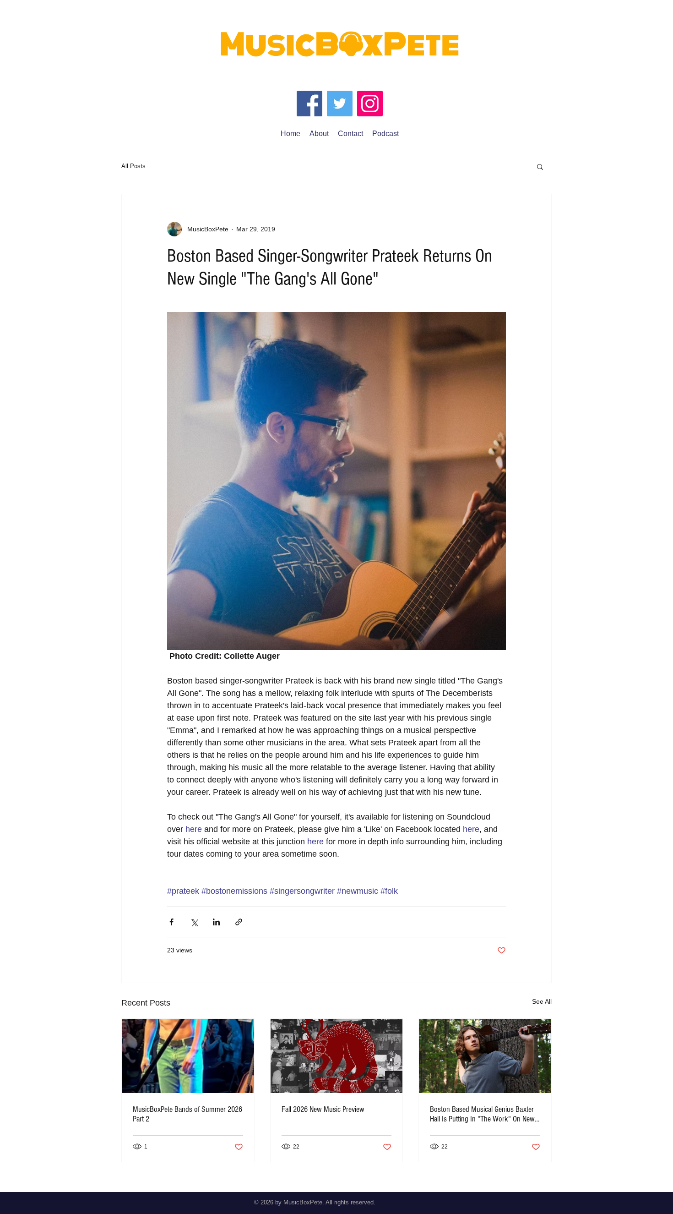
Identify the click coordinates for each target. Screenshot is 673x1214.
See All (542, 1001)
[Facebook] (309, 103)
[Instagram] (370, 103)
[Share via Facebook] (171, 922)
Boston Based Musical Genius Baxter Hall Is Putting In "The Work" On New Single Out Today (482, 1114)
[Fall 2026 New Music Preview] (337, 1056)
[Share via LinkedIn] (216, 922)
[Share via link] (238, 922)
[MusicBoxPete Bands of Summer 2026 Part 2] (188, 1056)
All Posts (133, 166)
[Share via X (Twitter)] (194, 922)
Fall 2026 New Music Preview (323, 1109)
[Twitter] (340, 103)
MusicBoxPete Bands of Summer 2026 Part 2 (187, 1114)
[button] (540, 166)
